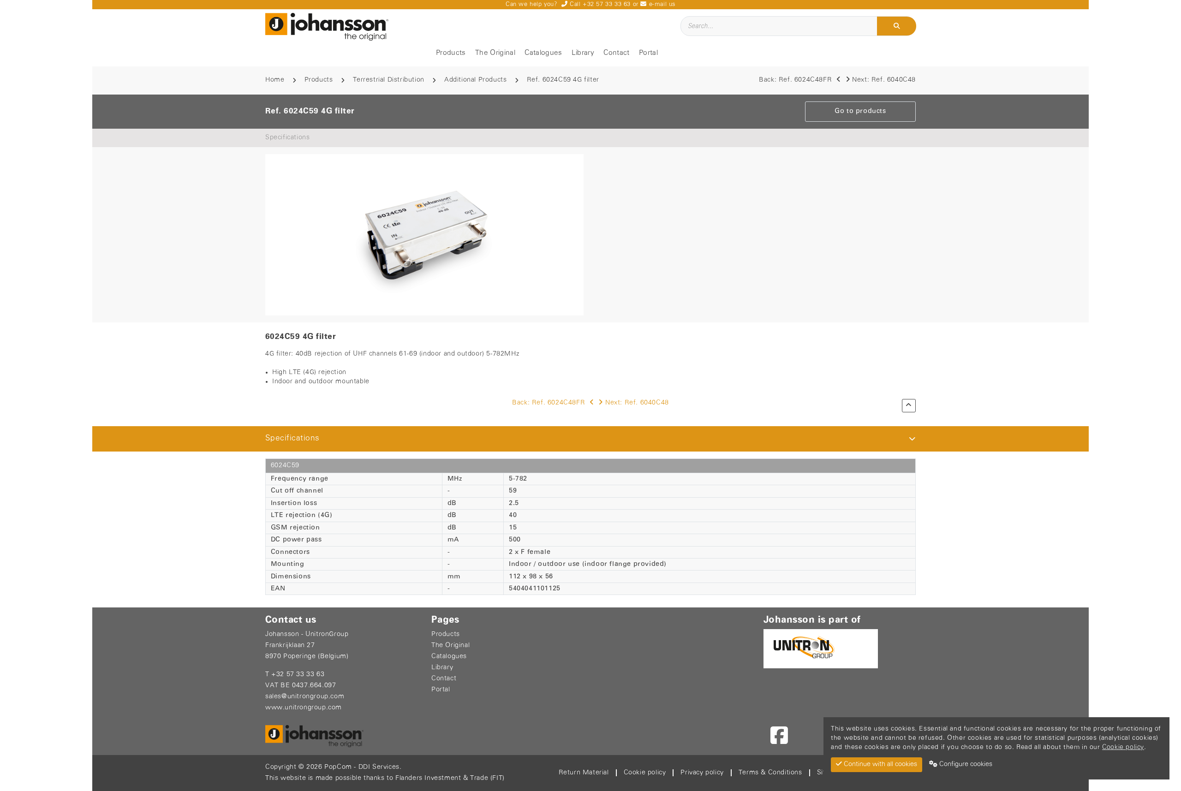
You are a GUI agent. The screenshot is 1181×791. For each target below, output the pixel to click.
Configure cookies (964, 764)
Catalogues (543, 53)
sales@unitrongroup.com (304, 696)
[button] (912, 438)
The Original (495, 53)
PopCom (338, 767)
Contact (616, 53)
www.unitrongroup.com (303, 707)
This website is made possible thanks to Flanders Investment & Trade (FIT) (385, 778)
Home (274, 80)
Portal (648, 53)
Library (583, 53)
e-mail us (661, 4)
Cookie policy (645, 772)
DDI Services (379, 767)
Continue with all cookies (879, 764)
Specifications (287, 137)
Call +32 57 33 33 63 (599, 4)
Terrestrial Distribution (388, 80)
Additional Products (475, 80)
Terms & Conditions (770, 772)
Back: (795, 80)
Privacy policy (701, 772)
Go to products (860, 111)
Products (451, 53)
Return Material (584, 772)
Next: (884, 80)
